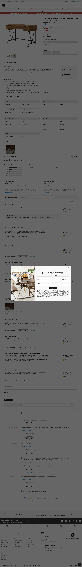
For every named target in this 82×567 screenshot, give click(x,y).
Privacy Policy (42, 296)
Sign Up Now (53, 288)
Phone (38, 283)
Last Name (56, 275)
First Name (39, 275)
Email (38, 279)
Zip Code (64, 279)
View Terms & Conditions (41, 291)
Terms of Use (47, 296)
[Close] (69, 267)
